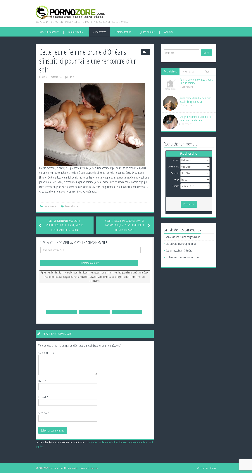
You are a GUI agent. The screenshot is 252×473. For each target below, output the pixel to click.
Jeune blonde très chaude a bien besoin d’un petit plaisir (195, 100)
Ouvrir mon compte (89, 263)
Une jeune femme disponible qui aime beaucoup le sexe (195, 118)
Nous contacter (71, 468)
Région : (176, 186)
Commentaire (47, 352)
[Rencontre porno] (70, 12)
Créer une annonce (49, 32)
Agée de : (175, 173)
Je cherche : (174, 166)
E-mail (43, 397)
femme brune (71, 206)
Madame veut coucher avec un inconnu (183, 257)
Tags (207, 71)
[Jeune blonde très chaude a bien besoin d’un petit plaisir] (170, 103)
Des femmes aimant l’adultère (179, 250)
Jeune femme (99, 32)
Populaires (170, 71)
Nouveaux (189, 71)
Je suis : (176, 160)
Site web (44, 413)
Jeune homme (148, 32)
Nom (42, 381)
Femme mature (76, 32)
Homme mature (123, 32)
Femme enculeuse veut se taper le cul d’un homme (196, 81)
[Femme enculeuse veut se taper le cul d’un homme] (170, 84)
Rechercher (188, 204)
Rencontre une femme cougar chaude (183, 237)
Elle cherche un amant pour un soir (181, 243)
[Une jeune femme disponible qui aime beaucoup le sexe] (170, 121)
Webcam (168, 32)
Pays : (177, 179)
